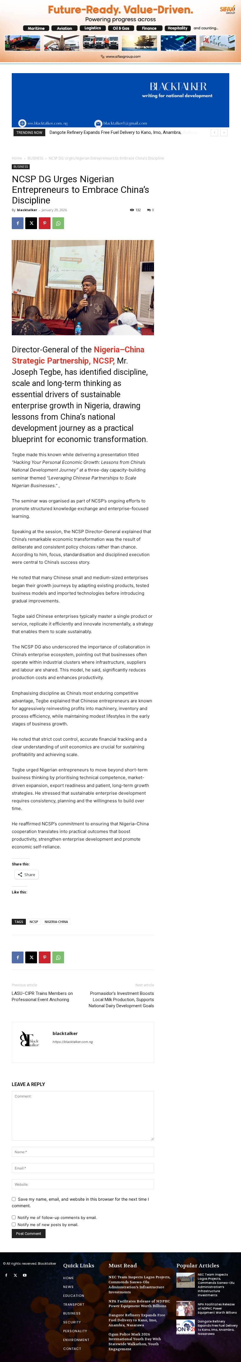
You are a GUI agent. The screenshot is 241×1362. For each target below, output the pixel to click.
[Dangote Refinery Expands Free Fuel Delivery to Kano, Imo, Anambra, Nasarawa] (185, 1327)
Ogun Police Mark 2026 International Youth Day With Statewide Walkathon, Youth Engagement (134, 1341)
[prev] (214, 132)
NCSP (34, 921)
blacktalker (27, 210)
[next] (223, 132)
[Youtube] (24, 1275)
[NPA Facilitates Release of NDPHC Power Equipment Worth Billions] (185, 1308)
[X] (31, 223)
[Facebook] (18, 223)
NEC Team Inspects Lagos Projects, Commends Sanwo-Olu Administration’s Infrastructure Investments (139, 1284)
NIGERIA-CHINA (56, 921)
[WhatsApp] (58, 223)
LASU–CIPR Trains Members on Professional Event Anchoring (42, 996)
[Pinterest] (45, 223)
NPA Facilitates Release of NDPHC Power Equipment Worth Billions (139, 1304)
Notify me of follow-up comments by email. (57, 1217)
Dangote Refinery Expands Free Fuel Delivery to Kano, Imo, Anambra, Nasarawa (136, 1320)
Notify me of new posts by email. (48, 1224)
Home (17, 158)
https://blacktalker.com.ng (73, 1042)
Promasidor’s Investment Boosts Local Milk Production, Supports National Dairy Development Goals (121, 999)
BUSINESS (35, 158)
